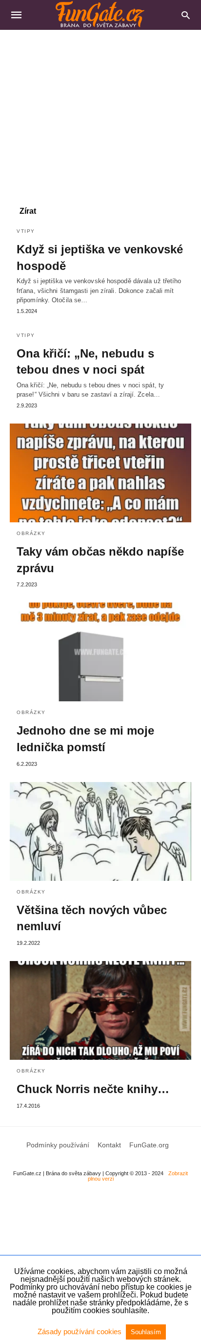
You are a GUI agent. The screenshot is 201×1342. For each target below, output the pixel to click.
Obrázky (31, 533)
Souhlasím (146, 1332)
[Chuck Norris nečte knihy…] (100, 1010)
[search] (185, 15)
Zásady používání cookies (80, 1331)
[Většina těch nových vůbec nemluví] (100, 831)
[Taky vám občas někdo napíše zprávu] (100, 473)
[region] (100, 113)
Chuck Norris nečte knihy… (93, 1089)
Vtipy (26, 231)
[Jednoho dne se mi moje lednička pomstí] (100, 652)
